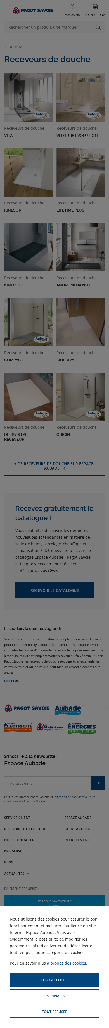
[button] (54, 980)
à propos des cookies (66, 963)
